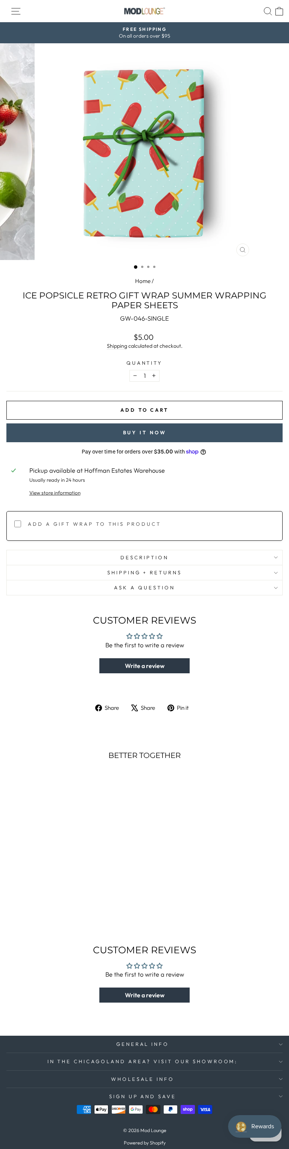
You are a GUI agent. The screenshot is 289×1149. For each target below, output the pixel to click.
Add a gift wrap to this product (94, 524)
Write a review (144, 666)
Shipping (117, 345)
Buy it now (144, 432)
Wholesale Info (143, 1079)
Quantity (144, 363)
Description (144, 557)
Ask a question (144, 587)
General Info (142, 1044)
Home (143, 281)
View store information (55, 493)
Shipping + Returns (144, 572)
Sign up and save (142, 1096)
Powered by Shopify (145, 1143)
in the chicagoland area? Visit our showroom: (142, 1061)
